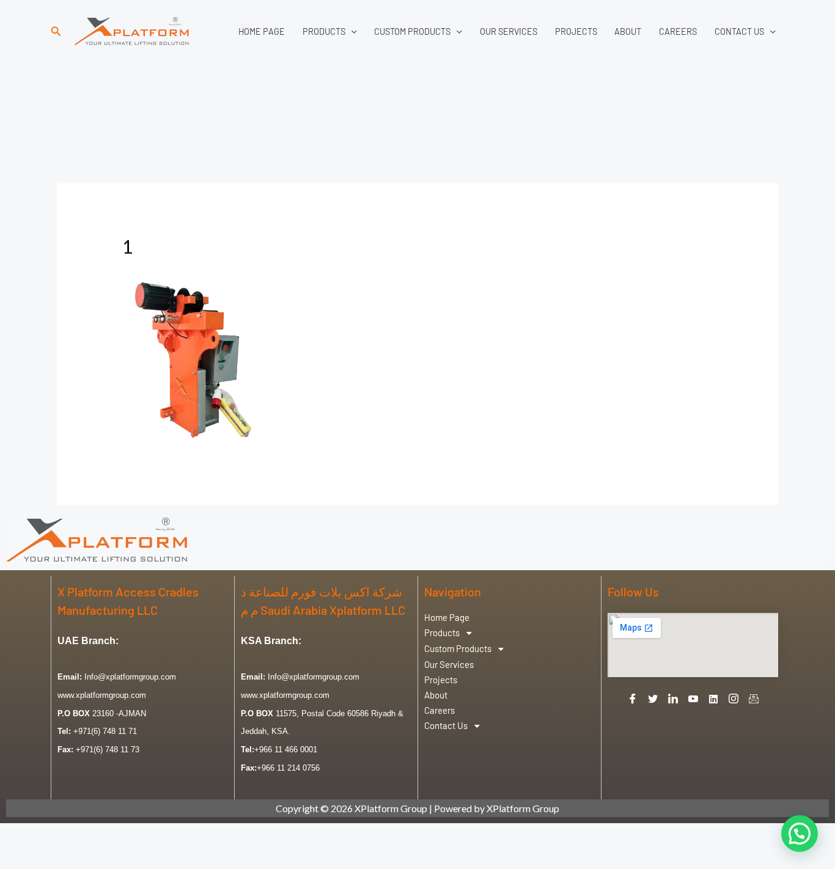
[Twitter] (653, 699)
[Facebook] (632, 699)
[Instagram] (733, 699)
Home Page (261, 31)
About (627, 31)
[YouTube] (693, 699)
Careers (678, 31)
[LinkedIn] (673, 699)
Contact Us (739, 31)
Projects (576, 31)
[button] (56, 31)
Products (324, 31)
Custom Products (412, 31)
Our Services (508, 31)
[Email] (754, 699)
